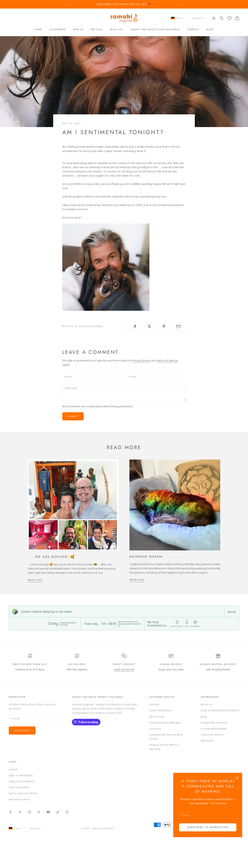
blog (210, 29)
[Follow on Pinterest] (39, 812)
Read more (35, 580)
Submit (73, 416)
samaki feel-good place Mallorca (155, 29)
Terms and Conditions (23, 793)
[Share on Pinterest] (164, 326)
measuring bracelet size (164, 722)
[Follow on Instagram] (29, 812)
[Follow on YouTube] (48, 812)
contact (193, 29)
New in (78, 29)
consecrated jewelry (214, 728)
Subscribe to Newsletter (207, 827)
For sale (96, 29)
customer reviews (212, 734)
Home (38, 29)
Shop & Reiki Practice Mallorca (220, 710)
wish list (116, 29)
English (197, 18)
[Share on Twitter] (149, 326)
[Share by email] (178, 326)
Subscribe (22, 730)
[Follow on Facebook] (10, 812)
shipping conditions (21, 781)
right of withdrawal (20, 775)
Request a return (19, 799)
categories (58, 29)
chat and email (124, 669)
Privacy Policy (141, 360)
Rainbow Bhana (146, 556)
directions (207, 740)
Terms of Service (167, 360)
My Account (156, 716)
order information (160, 710)
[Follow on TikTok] (58, 812)
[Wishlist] (229, 18)
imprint (13, 769)
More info (232, 611)
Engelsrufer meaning (214, 722)
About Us (206, 704)
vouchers (155, 728)
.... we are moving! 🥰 (51, 556)
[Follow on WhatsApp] (67, 812)
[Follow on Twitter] (20, 812)
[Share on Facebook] (135, 326)
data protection (19, 787)
